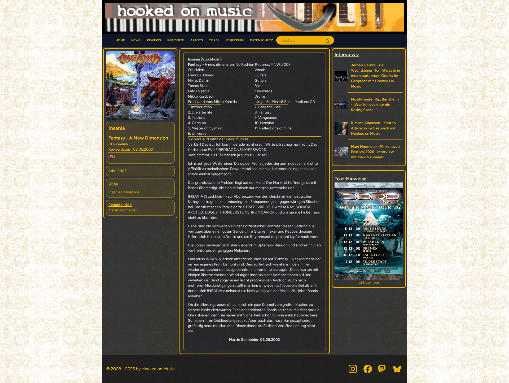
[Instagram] (353, 369)
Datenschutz (261, 40)
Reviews (154, 40)
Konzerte (175, 40)
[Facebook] (367, 369)
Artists (196, 40)
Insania (116, 128)
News (136, 40)
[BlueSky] (397, 369)
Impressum (235, 40)
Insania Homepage (123, 192)
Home (120, 40)
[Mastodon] (382, 369)
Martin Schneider (122, 210)
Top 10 (214, 40)
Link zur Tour (368, 282)
